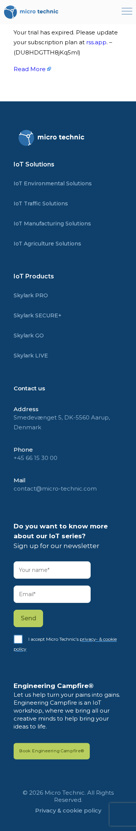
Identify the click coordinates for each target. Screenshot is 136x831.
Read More (30, 69)
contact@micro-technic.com (55, 488)
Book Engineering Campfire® (51, 750)
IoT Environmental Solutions (53, 183)
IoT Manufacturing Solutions (52, 223)
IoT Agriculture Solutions (47, 243)
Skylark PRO (31, 295)
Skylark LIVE (31, 355)
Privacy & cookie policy (68, 810)
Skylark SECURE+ (38, 315)
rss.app (96, 42)
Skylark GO (29, 335)
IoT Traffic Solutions (41, 203)
